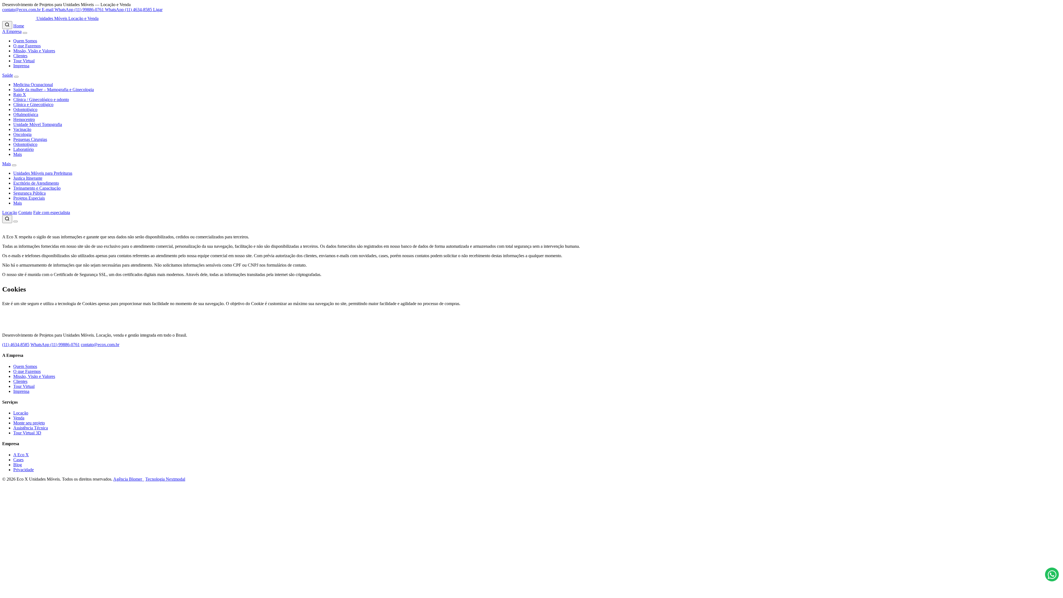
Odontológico (25, 109)
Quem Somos (25, 40)
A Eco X (21, 454)
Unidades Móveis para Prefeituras (42, 173)
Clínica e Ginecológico (33, 104)
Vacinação (22, 129)
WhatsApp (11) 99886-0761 (55, 344)
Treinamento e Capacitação (37, 188)
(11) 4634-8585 (15, 344)
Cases (18, 459)
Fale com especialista (51, 212)
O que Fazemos (27, 45)
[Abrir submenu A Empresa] (25, 33)
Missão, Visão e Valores (34, 50)
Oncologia (22, 134)
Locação (9, 212)
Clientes (20, 55)
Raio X (19, 94)
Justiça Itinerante (27, 178)
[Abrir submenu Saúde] (16, 77)
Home (18, 26)
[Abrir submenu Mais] (14, 165)
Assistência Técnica (30, 428)
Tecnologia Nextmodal (165, 479)
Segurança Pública (29, 193)
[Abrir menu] (15, 221)
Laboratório (23, 149)
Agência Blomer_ (128, 479)
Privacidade (23, 469)
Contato (25, 212)
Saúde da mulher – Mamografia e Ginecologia (53, 89)
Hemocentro (24, 119)
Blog (17, 464)
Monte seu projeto (29, 423)
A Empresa (12, 31)
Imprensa (21, 65)
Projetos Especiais (29, 198)
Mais (17, 154)
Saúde (7, 75)
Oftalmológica (25, 114)
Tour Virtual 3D (27, 433)
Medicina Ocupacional (33, 84)
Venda (18, 418)
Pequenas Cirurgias (30, 139)
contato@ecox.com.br (100, 344)
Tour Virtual (24, 60)
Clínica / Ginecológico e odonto (41, 99)
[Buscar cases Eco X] (7, 25)
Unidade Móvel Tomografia (37, 124)
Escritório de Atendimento (36, 183)
